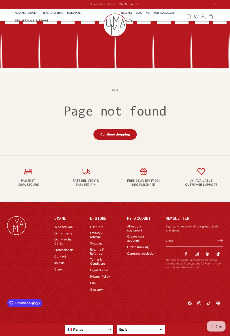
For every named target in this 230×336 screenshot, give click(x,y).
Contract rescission (141, 253)
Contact (60, 256)
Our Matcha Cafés (63, 241)
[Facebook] (185, 253)
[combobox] (89, 329)
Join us (59, 263)
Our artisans (63, 233)
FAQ (93, 283)
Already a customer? (134, 228)
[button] (27, 13)
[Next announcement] (178, 4)
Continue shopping (115, 134)
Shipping (96, 243)
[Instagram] (196, 253)
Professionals (63, 250)
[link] (196, 16)
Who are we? (63, 227)
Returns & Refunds (97, 251)
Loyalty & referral (97, 235)
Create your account (135, 238)
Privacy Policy (100, 277)
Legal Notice (99, 270)
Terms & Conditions (98, 261)
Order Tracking (138, 247)
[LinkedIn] (207, 253)
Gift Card (97, 227)
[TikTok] (218, 253)
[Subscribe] (218, 240)
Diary (58, 269)
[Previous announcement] (52, 4)
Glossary (96, 290)
